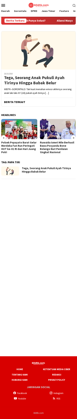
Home (19, 369)
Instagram (58, 393)
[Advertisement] (38, 221)
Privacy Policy (56, 379)
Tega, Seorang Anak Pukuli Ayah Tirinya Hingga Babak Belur (34, 80)
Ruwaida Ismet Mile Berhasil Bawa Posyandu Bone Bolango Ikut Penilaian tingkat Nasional (20, 147)
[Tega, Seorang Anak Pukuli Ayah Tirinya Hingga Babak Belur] (38, 50)
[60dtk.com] (38, 4)
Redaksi (56, 374)
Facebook (22, 393)
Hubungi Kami (20, 379)
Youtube (22, 398)
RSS (58, 398)
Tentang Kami (20, 374)
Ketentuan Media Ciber (56, 369)
